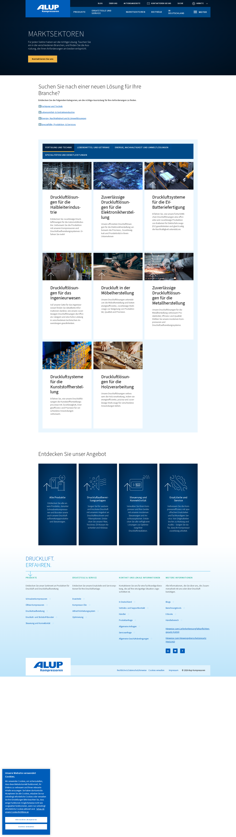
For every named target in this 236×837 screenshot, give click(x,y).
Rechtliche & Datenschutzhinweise (131, 670)
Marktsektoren (135, 12)
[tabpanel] (118, 293)
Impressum (173, 670)
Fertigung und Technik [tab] (58, 147)
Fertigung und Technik (52, 106)
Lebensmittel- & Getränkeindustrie (58, 112)
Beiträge (156, 12)
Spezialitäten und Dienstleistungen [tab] (66, 155)
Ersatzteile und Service (101, 12)
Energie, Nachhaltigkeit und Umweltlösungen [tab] (141, 147)
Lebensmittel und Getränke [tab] (93, 147)
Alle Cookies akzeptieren (26, 819)
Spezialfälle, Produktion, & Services (58, 124)
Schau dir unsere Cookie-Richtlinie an (24, 811)
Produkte (79, 12)
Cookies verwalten (156, 670)
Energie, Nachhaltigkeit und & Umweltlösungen (63, 118)
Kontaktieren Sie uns (42, 59)
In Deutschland (176, 12)
